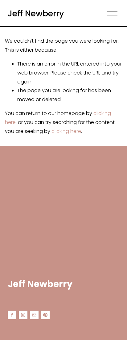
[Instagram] (23, 315)
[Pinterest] (45, 315)
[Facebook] (12, 315)
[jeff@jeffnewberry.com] (34, 315)
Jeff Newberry (36, 13)
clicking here (66, 131)
